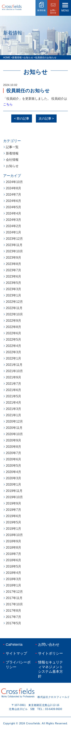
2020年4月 (13, 472)
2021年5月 (13, 396)
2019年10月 (14, 497)
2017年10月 (14, 604)
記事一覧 (12, 147)
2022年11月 (14, 308)
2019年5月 (13, 522)
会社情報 (12, 159)
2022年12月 (14, 301)
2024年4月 (13, 213)
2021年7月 (13, 383)
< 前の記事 (21, 118)
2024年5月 (13, 207)
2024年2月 (13, 226)
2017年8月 (13, 610)
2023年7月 (13, 270)
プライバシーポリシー (18, 664)
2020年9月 (13, 440)
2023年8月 (13, 264)
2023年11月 (14, 245)
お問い (53, 11)
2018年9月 (13, 541)
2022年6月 (13, 333)
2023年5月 (13, 282)
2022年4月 (13, 345)
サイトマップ (16, 653)
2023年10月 (14, 251)
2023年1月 (13, 295)
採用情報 (41, 10)
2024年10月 (14, 182)
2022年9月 (13, 320)
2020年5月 (13, 465)
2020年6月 (13, 459)
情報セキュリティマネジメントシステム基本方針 (50, 669)
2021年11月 (14, 364)
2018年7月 (13, 554)
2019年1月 (13, 528)
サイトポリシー (50, 653)
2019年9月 (13, 503)
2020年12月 (14, 421)
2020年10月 (14, 434)
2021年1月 (13, 415)
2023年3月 (13, 289)
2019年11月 (14, 490)
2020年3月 (13, 478)
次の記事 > (46, 118)
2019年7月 (13, 509)
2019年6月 (13, 516)
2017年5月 (13, 623)
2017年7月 (13, 617)
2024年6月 (13, 201)
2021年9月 (13, 377)
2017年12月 (14, 591)
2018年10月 (14, 535)
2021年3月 (13, 409)
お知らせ (12, 166)
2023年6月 (13, 276)
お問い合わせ (48, 645)
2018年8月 (13, 547)
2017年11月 (14, 598)
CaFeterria (14, 645)
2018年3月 (13, 579)
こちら (8, 104)
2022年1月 (13, 358)
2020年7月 (13, 453)
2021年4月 (13, 402)
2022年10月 (14, 314)
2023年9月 (13, 257)
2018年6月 (13, 560)
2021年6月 (13, 390)
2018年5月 (13, 566)
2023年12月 (14, 238)
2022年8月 (13, 327)
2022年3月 (13, 352)
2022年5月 (13, 339)
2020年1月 (13, 484)
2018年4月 (13, 572)
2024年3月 (13, 219)
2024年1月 (13, 232)
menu (65, 10)
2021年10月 (14, 371)
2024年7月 (13, 194)
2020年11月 (14, 427)
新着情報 (12, 153)
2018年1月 (13, 585)
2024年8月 (13, 188)
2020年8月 (13, 446)
